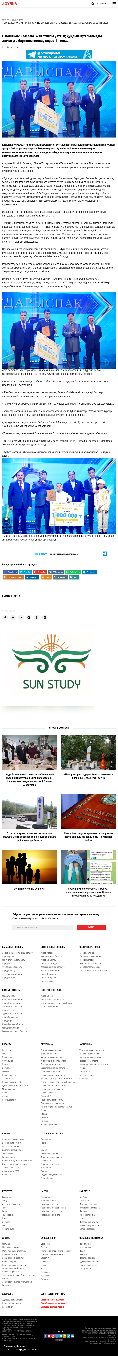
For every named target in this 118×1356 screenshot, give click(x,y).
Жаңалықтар (17, 20)
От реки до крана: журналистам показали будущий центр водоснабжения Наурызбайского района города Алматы (29, 837)
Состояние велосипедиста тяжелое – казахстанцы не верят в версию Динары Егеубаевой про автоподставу (88, 892)
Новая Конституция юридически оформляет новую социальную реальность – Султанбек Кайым (88, 837)
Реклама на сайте (9, 1348)
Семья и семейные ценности (29, 889)
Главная (5, 20)
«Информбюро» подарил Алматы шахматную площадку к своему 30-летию (88, 776)
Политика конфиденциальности (26, 1348)
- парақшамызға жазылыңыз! (56, 556)
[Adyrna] (13, 3)
